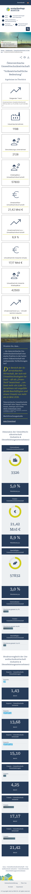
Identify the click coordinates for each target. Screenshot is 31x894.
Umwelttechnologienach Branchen (18, 16)
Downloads (20, 2)
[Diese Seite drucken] (25, 57)
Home (2, 50)
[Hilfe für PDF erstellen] (28, 57)
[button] (28, 29)
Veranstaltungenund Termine (23, 24)
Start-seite (6, 16)
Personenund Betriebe (8, 24)
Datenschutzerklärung (11, 883)
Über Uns (23, 883)
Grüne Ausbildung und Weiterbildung (10, 20)
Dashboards (9, 50)
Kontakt (10, 886)
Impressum (19, 886)
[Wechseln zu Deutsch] (28, 2)
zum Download (9, 421)
